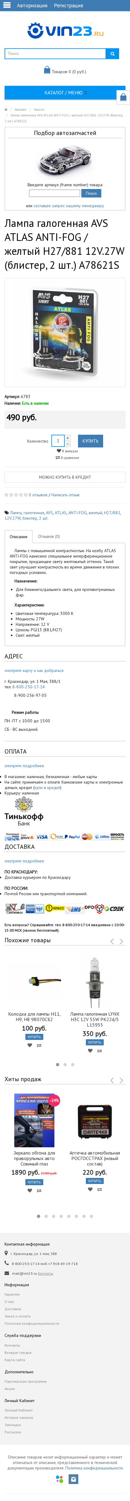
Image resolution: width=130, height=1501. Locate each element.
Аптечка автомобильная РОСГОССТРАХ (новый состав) (95, 1158)
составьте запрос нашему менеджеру (69, 205)
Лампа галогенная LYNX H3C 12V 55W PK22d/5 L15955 (94, 1019)
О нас (9, 1301)
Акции (10, 1388)
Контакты (45, 1273)
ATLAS (61, 512)
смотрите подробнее (24, 765)
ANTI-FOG (77, 512)
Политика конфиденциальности (32, 1323)
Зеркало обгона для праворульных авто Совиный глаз (34, 1158)
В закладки (69, 451)
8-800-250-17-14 (28, 687)
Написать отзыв (65, 495)
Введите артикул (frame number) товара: (65, 184)
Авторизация (32, 5)
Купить (91, 441)
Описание (19, 536)
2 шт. (43, 518)
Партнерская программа (26, 1381)
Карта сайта (15, 1360)
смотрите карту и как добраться (34, 670)
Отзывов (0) (49, 536)
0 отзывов (38, 495)
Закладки (13, 1424)
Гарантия (12, 1294)
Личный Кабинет (19, 1410)
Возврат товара (18, 1352)
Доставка (13, 1309)
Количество (37, 441)
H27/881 (112, 512)
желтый (95, 512)
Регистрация (68, 5)
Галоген (39, 109)
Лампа (16, 512)
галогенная (34, 512)
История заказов (19, 1417)
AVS (49, 512)
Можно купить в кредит (65, 477)
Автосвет (21, 109)
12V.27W (13, 518)
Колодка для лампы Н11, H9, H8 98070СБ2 (34, 1016)
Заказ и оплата (18, 1316)
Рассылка (13, 1432)
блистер (29, 518)
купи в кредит (47, 787)
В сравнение (69, 458)
